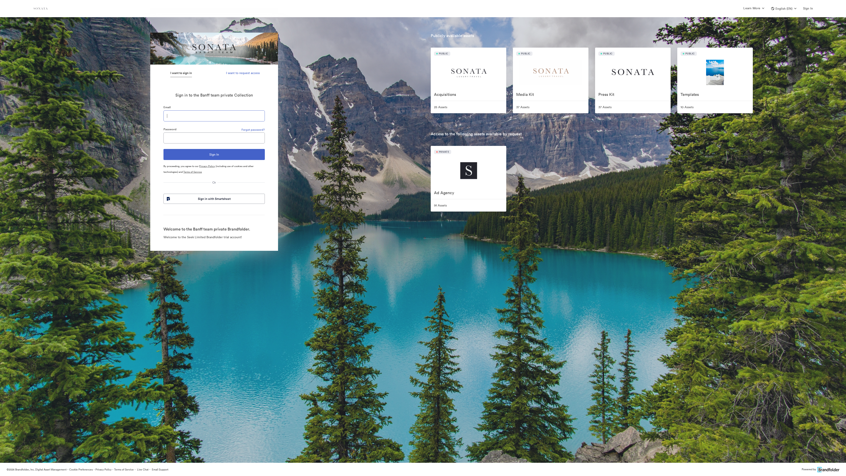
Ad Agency (444, 192)
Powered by (809, 469)
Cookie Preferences (81, 469)
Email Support (159, 469)
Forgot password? (253, 130)
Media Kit (525, 94)
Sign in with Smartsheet (214, 199)
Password (169, 129)
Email (167, 107)
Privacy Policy (207, 166)
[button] (784, 8)
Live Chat (142, 469)
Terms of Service (192, 172)
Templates (690, 94)
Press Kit (606, 94)
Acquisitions (445, 94)
